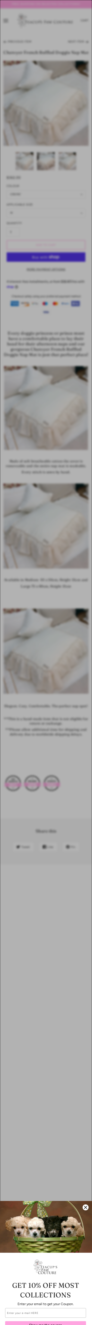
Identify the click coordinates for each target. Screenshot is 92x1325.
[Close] (86, 1207)
